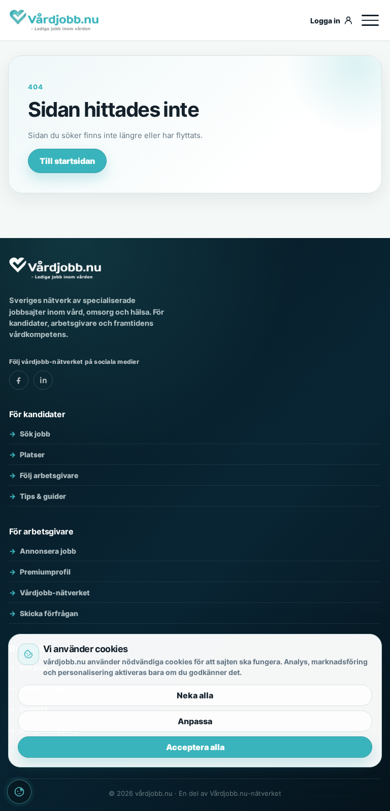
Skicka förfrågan (49, 613)
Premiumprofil (45, 571)
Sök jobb (35, 433)
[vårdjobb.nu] (156, 20)
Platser (32, 454)
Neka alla (195, 695)
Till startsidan (67, 161)
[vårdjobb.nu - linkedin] (43, 380)
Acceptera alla (195, 747)
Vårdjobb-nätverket (55, 592)
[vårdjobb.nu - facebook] (18, 380)
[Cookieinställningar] (19, 792)
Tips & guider (43, 496)
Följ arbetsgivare (49, 475)
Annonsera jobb (48, 551)
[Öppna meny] (370, 20)
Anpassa (195, 721)
